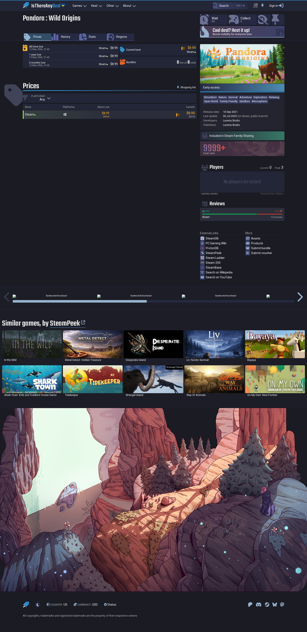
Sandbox (244, 101)
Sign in (273, 5)
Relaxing (274, 97)
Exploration (260, 97)
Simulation (210, 97)
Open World (211, 101)
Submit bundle (260, 248)
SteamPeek (214, 253)
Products (257, 243)
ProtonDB (212, 248)
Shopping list (188, 87)
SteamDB (212, 238)
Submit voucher (261, 253)
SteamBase (214, 267)
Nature (223, 97)
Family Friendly (229, 101)
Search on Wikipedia (219, 272)
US (58, 604)
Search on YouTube (219, 277)
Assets (255, 238)
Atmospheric (259, 101)
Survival (233, 97)
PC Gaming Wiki (216, 243)
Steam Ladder (215, 258)
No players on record (242, 182)
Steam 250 (213, 262)
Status (111, 604)
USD (87, 604)
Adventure (245, 97)
